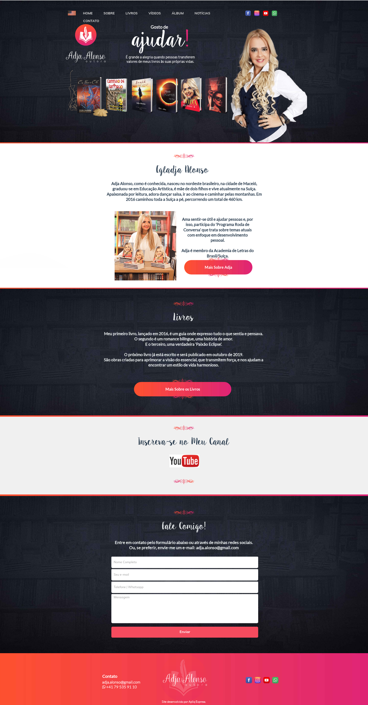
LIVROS (132, 13)
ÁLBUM (178, 13)
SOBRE (109, 13)
